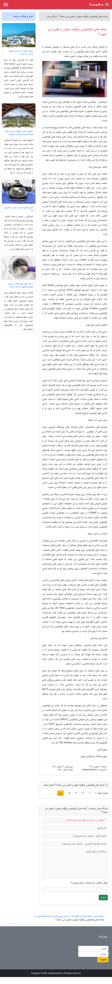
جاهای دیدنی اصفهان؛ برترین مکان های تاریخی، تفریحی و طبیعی (19, 133)
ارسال (103, 897)
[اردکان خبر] (99, 4)
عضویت (103, 959)
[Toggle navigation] (6, 5)
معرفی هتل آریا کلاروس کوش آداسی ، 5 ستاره (21, 52)
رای (60, 793)
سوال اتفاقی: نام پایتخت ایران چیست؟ (89, 883)
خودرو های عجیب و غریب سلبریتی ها (18, 209)
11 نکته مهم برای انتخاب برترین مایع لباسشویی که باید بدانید (20, 285)
